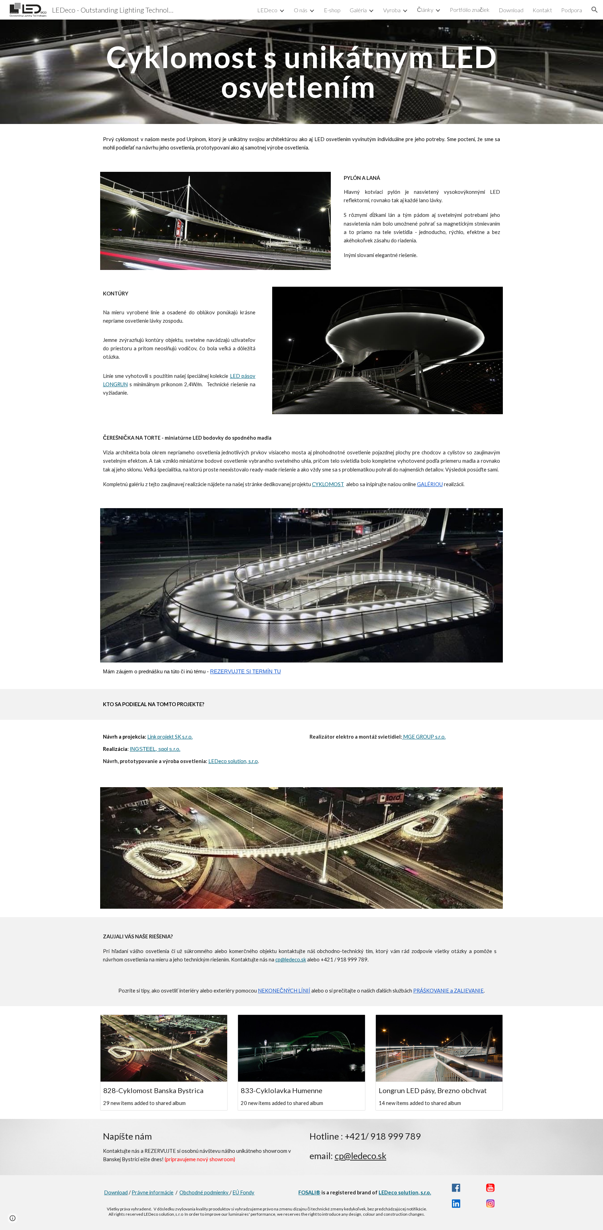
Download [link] (511, 10)
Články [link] (425, 9)
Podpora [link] (571, 10)
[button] (594, 9)
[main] (301, 71)
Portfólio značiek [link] (470, 9)
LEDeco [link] (267, 10)
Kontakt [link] (542, 10)
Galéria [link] (358, 10)
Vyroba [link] (392, 10)
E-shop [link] (332, 10)
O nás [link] (300, 10)
